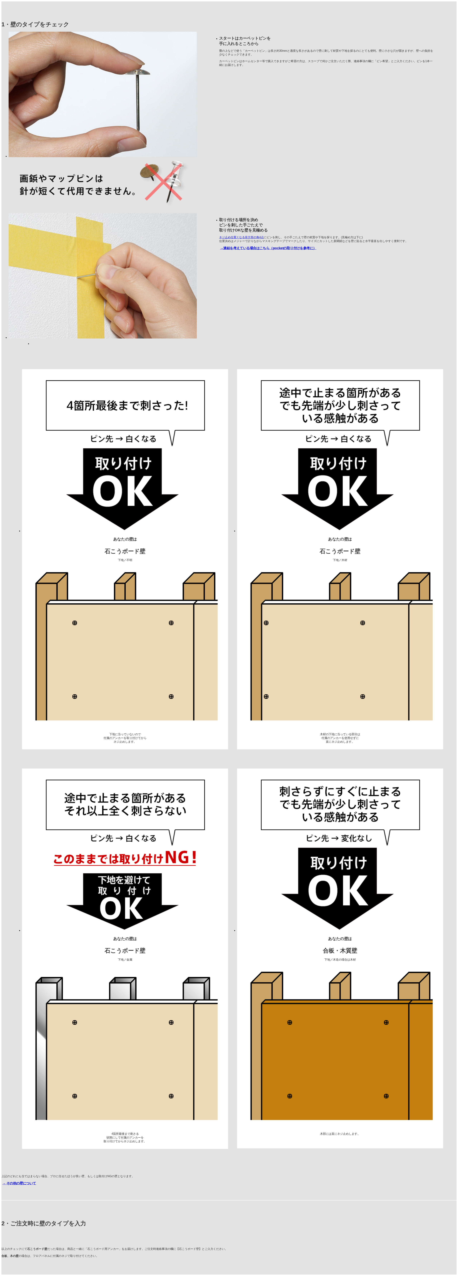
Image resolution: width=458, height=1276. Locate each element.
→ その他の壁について (19, 1183)
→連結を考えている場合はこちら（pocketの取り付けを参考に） (268, 248)
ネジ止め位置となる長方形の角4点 (241, 237)
